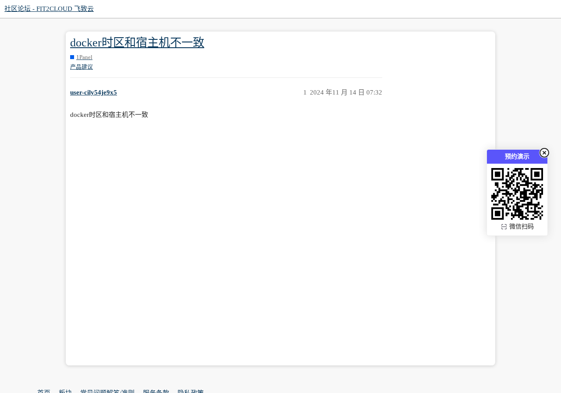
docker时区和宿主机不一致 (137, 42)
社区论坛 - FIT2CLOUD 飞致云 (49, 8)
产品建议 (81, 66)
